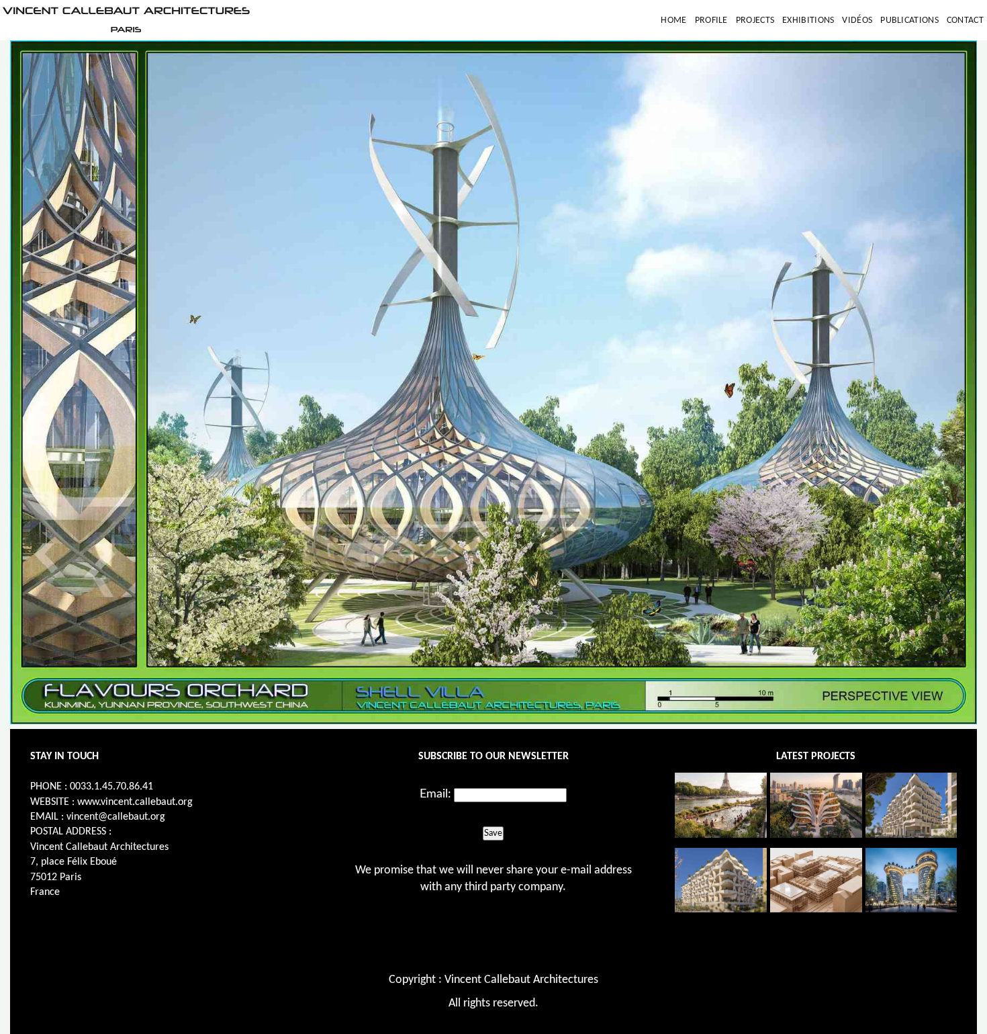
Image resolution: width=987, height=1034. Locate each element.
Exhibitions (808, 20)
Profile (711, 20)
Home (673, 20)
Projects (755, 20)
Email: (435, 794)
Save (493, 833)
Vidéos (857, 20)
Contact (965, 20)
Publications (909, 20)
